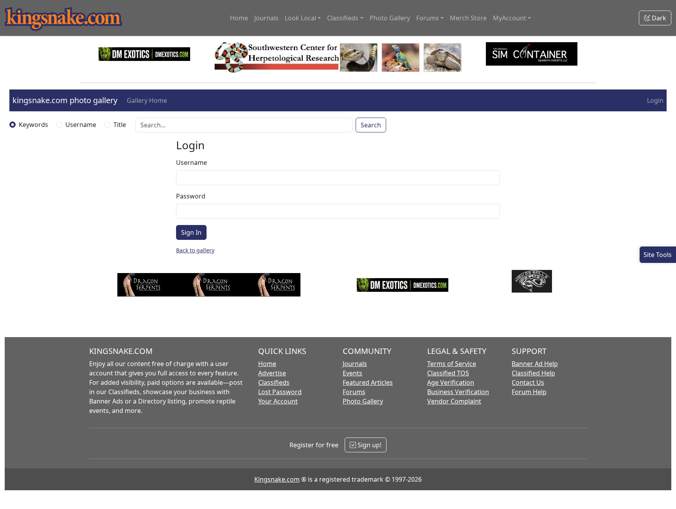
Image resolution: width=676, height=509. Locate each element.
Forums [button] (427, 18)
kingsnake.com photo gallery (65, 100)
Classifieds (273, 382)
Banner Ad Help (535, 363)
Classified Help (533, 373)
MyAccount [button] (509, 18)
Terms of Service (451, 363)
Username (80, 124)
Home (239, 18)
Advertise (272, 373)
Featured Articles (368, 382)
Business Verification (458, 392)
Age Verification (450, 382)
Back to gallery (195, 250)
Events (352, 373)
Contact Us (528, 382)
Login (655, 100)
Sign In (191, 232)
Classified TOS (448, 373)
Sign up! (368, 445)
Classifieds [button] (342, 18)
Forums (354, 392)
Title (119, 124)
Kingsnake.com (277, 479)
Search (371, 125)
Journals (266, 18)
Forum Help (529, 392)
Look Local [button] (300, 18)
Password (190, 196)
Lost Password (280, 392)
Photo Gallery (390, 18)
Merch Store (468, 18)
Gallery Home (147, 100)
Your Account (278, 401)
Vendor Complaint (454, 401)
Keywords (33, 124)
